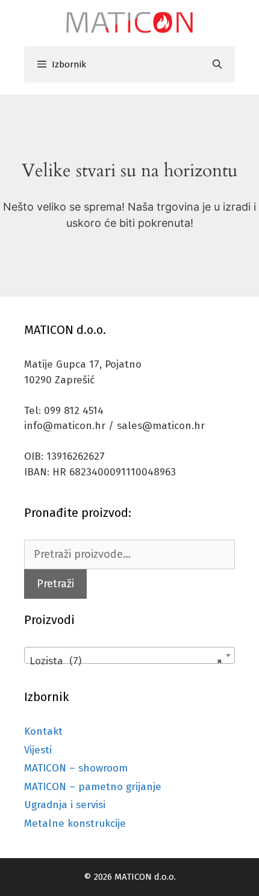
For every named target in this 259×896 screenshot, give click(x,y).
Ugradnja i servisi (64, 805)
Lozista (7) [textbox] (126, 661)
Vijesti (38, 750)
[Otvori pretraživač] (217, 64)
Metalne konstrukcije (75, 823)
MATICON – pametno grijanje (92, 786)
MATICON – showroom (76, 768)
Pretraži (55, 583)
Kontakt (43, 731)
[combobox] (129, 655)
